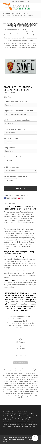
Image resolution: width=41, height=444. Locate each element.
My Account (20, 342)
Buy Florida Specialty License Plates (15, 13)
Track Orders (20, 349)
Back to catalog (9, 93)
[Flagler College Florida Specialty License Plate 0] (20, 66)
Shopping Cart (20, 355)
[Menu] (35, 7)
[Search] (31, 7)
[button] (10, 161)
